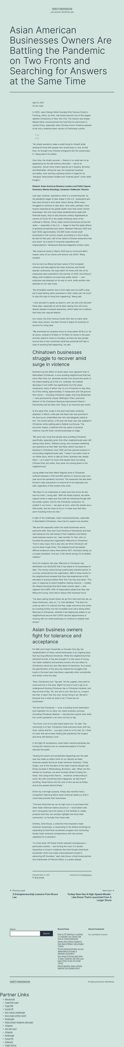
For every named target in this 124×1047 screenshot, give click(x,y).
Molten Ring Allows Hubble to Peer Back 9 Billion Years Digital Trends (71, 944)
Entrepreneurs (86, 875)
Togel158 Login (12, 1002)
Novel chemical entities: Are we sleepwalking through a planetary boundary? (70, 951)
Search (13, 929)
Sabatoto (9, 1042)
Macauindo (10, 999)
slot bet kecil (11, 1029)
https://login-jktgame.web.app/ (19, 1022)
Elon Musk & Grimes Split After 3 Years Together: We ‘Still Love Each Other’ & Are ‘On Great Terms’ (71, 959)
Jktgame (9, 1025)
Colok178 (9, 1009)
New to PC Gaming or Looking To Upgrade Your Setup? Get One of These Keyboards (70, 936)
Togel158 (9, 1006)
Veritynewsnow (62, 8)
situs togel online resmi (15, 1016)
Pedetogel (9, 1019)
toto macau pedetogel (15, 1012)
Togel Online (10, 1045)
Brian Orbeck (39, 877)
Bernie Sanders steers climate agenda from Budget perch (70, 967)
